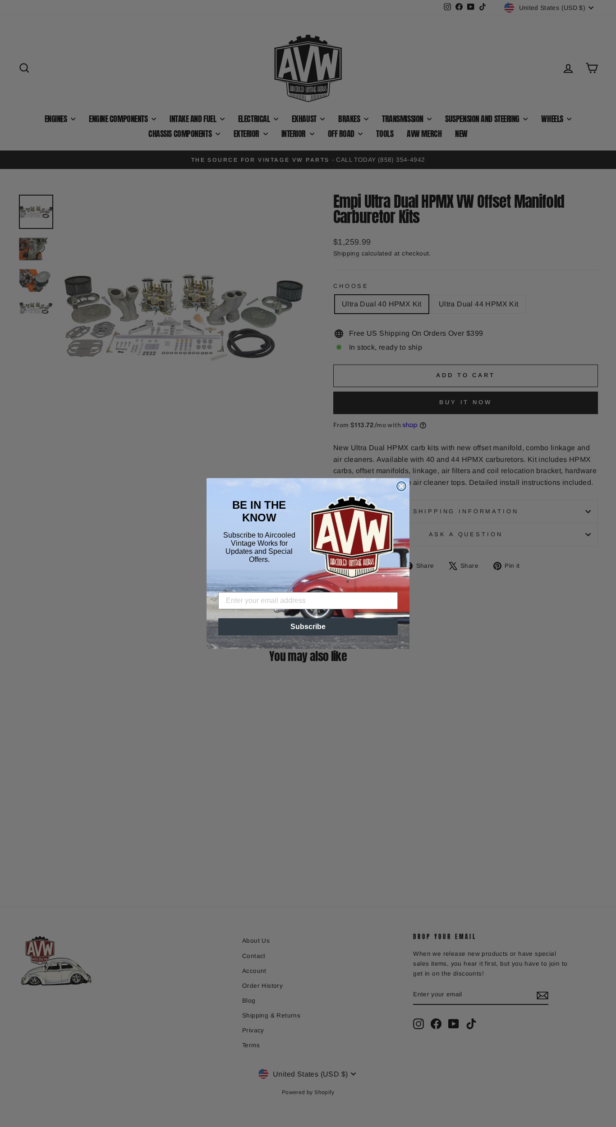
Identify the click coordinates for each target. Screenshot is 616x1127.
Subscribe (308, 626)
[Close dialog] (401, 486)
